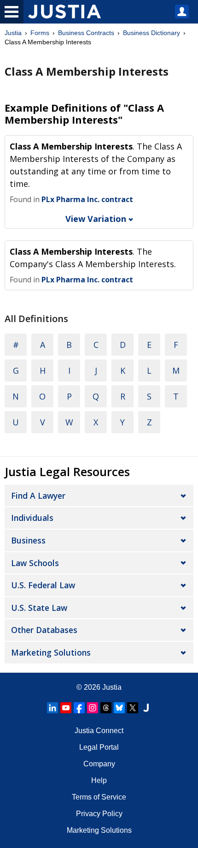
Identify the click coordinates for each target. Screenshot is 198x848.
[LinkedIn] (52, 707)
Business (28, 540)
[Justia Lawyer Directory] (145, 707)
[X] (132, 707)
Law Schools (35, 562)
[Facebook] (79, 707)
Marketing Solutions (51, 652)
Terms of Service (99, 797)
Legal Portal (99, 747)
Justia (13, 32)
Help (99, 780)
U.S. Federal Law (43, 585)
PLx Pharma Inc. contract (87, 199)
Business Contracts (86, 32)
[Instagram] (92, 707)
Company (99, 764)
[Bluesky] (119, 707)
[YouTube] (65, 707)
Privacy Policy (99, 814)
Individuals (32, 517)
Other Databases (44, 629)
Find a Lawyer (38, 495)
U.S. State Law (39, 607)
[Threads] (105, 707)
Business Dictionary (151, 32)
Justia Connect (99, 731)
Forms (39, 32)
